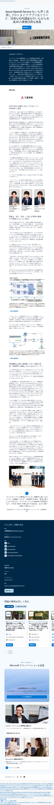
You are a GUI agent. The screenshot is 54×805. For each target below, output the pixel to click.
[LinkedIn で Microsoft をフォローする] (24, 777)
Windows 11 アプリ (5, 785)
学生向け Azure (9, 790)
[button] (26, 27)
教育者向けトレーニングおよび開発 (32, 789)
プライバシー (34, 802)
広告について (17, 804)
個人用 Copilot (32, 783)
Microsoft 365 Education (10, 789)
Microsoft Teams (3, 794)
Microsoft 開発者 (12, 794)
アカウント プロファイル (16, 785)
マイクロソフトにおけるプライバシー (11, 797)
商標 (13, 804)
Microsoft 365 (27, 792)
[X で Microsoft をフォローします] (17, 777)
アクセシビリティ (29, 797)
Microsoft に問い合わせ (25, 802)
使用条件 (9, 804)
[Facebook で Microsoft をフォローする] (21, 777)
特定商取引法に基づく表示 (44, 802)
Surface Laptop (8, 783)
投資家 (23, 797)
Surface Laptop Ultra (17, 783)
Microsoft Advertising (35, 792)
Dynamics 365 (20, 792)
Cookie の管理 (3, 804)
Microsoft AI (2, 792)
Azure (15, 792)
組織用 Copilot (25, 783)
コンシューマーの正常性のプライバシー (10, 802)
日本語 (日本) (3, 799)
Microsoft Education (27, 787)
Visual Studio (40, 795)
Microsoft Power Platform (22, 795)
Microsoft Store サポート (40, 785)
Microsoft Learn (19, 794)
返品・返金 (49, 785)
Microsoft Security (10, 792)
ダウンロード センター (28, 785)
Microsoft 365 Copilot (45, 792)
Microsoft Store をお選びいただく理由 (14, 787)
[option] (9, 606)
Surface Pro (2, 783)
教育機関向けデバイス (37, 787)
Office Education (19, 789)
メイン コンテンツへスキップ (7, 0)
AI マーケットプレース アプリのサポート (33, 794)
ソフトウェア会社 (32, 795)
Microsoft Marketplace (11, 795)
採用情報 (45, 795)
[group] (15, 629)
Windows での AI (40, 783)
